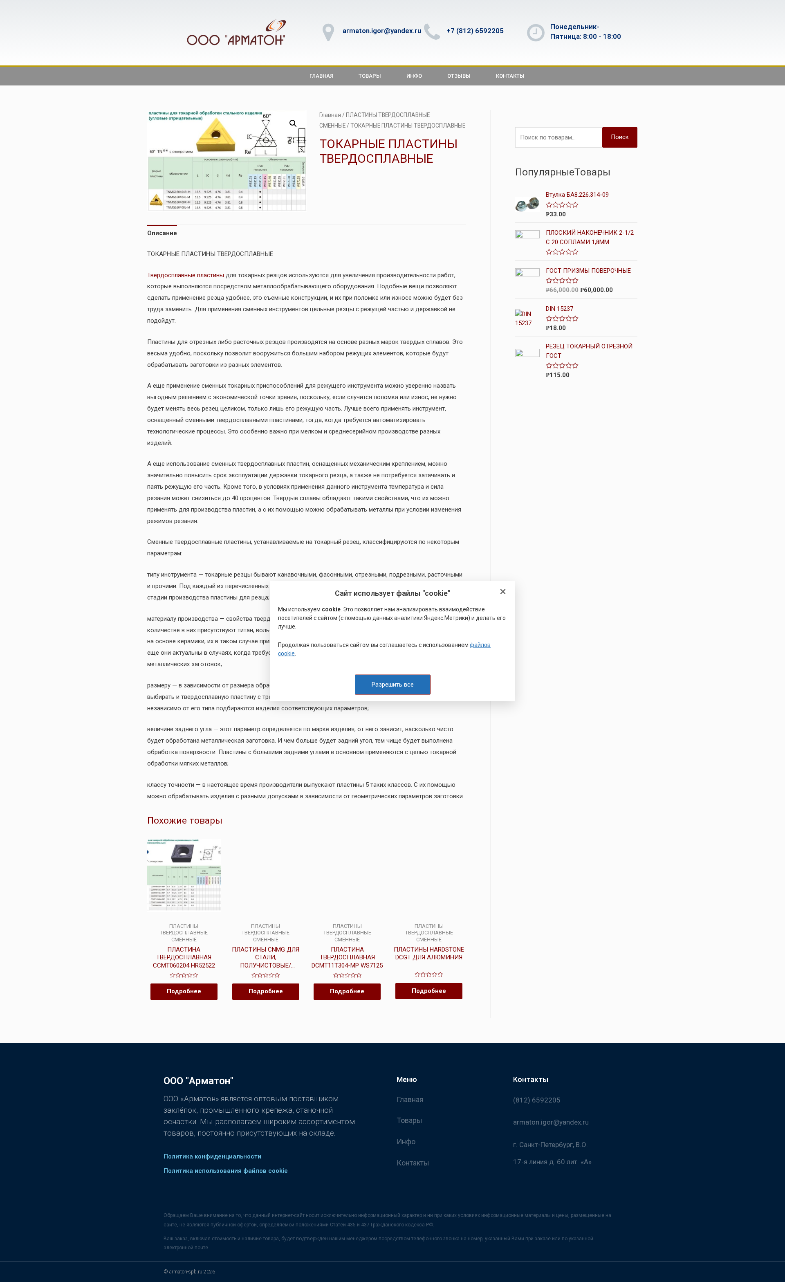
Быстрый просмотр (184, 916)
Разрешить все (393, 684)
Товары (370, 76)
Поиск (620, 137)
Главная (321, 76)
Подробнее (184, 991)
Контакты (510, 76)
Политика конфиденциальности (212, 1156)
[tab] (162, 233)
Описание (162, 233)
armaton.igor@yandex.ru (382, 31)
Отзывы (459, 76)
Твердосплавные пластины (185, 275)
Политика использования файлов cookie (226, 1170)
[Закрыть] (503, 592)
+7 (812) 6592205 (475, 31)
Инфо (414, 76)
